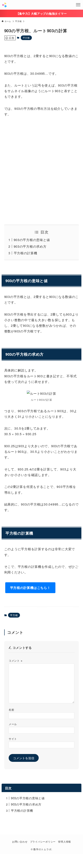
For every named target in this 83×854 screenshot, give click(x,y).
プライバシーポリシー (43, 841)
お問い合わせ (19, 841)
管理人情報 (64, 841)
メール (13, 724)
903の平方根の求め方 (30, 246)
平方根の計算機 (25, 253)
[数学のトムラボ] (4, 5)
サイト (13, 739)
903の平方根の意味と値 (32, 239)
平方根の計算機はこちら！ (30, 587)
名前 (11, 710)
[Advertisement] (41, 170)
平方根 (26, 37)
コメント (15, 660)
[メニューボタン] (78, 5)
